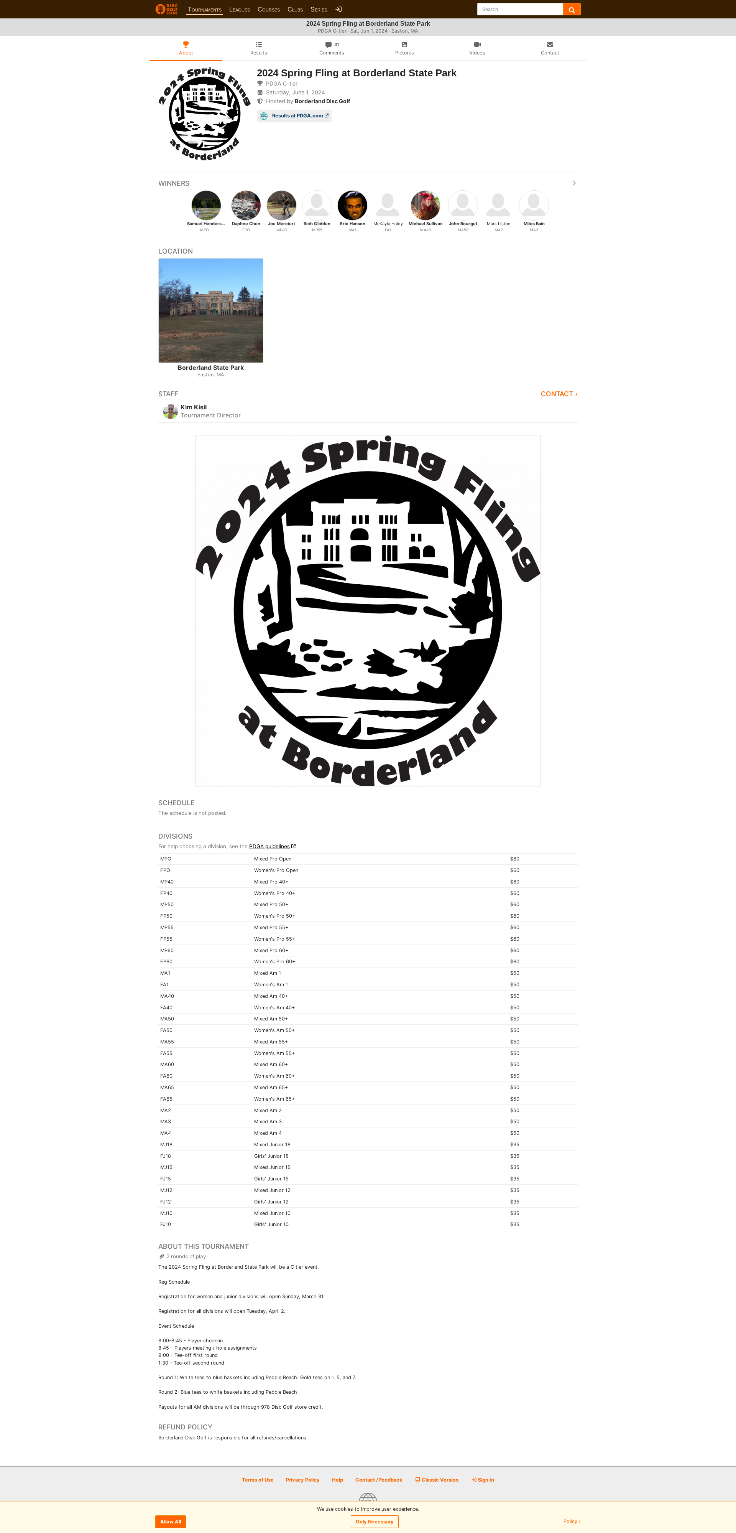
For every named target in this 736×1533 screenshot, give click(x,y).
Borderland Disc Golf (322, 101)
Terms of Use (258, 1480)
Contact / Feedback (378, 1480)
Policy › (572, 1521)
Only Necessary (375, 1522)
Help (337, 1480)
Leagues (239, 9)
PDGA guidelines (269, 846)
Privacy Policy (303, 1480)
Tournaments (205, 9)
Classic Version (439, 1480)
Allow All (170, 1522)
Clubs (295, 9)
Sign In (485, 1480)
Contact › (559, 394)
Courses (269, 9)
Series (318, 9)
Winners (173, 183)
